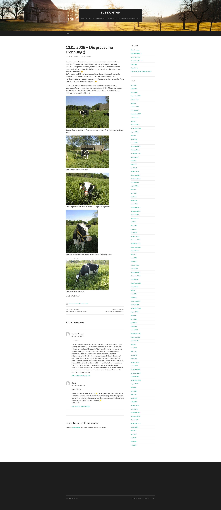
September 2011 (136, 283)
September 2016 (136, 128)
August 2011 (134, 286)
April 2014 (134, 200)
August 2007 (134, 427)
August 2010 (134, 312)
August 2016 (134, 132)
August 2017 (134, 117)
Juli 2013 (133, 222)
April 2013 (134, 232)
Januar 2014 (134, 204)
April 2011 (134, 297)
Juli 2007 (133, 430)
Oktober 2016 (135, 125)
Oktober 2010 (135, 304)
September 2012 (136, 247)
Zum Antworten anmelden (81, 375)
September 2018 (136, 96)
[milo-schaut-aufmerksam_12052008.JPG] (82, 252)
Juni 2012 (134, 258)
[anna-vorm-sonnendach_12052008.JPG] (87, 167)
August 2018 (134, 99)
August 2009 (134, 340)
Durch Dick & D (135, 57)
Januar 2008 (134, 409)
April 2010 (134, 322)
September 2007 (136, 423)
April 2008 (134, 398)
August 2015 (134, 157)
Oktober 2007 (135, 420)
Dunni (76, 56)
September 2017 (136, 114)
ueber (68, 33)
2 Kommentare (85, 56)
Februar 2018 (135, 107)
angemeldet (76, 427)
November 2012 (135, 243)
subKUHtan (110, 12)
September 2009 (136, 337)
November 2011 (135, 276)
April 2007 (134, 441)
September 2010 (136, 308)
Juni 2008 (134, 391)
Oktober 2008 (135, 376)
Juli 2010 (133, 315)
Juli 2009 (133, 344)
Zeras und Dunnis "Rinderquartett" (78, 304)
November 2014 (135, 178)
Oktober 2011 (135, 279)
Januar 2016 (134, 143)
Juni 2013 (134, 225)
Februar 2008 (135, 405)
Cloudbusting (135, 50)
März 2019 (134, 89)
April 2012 (134, 261)
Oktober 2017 (135, 110)
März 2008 (134, 402)
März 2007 (134, 445)
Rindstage (134, 64)
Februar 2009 (135, 362)
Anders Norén (144, 498)
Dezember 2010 (135, 301)
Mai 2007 (133, 438)
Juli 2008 (133, 387)
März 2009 (134, 358)
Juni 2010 (134, 319)
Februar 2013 (135, 236)
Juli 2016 (133, 135)
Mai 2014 (133, 196)
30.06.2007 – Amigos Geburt (114, 310)
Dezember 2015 (135, 146)
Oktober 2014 (135, 182)
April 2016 (134, 139)
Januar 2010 (134, 330)
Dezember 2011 (135, 272)
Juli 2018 (133, 103)
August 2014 (134, 186)
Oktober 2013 (135, 214)
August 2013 (134, 218)
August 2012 (134, 250)
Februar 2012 (135, 265)
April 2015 (134, 168)
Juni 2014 (134, 193)
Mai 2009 (133, 351)
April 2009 (134, 355)
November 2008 (135, 373)
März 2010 (134, 326)
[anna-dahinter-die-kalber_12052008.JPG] (87, 128)
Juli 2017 (133, 121)
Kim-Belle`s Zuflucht (137, 61)
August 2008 (134, 384)
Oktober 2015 (135, 150)
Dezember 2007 (135, 412)
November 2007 (135, 416)
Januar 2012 (134, 268)
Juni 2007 (134, 434)
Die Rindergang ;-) (136, 53)
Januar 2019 (134, 92)
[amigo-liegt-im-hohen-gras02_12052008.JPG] (87, 204)
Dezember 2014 (135, 175)
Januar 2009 (134, 366)
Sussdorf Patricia (77, 334)
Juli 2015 (133, 161)
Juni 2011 (134, 294)
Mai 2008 (133, 394)
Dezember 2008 (135, 369)
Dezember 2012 (135, 240)
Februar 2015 (135, 171)
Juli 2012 (133, 254)
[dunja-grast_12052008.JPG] (87, 289)
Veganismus (134, 68)
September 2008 (136, 380)
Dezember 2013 (135, 207)
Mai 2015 (133, 164)
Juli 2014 (133, 189)
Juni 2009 (134, 348)
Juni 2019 (134, 85)
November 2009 (135, 333)
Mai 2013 (133, 229)
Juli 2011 (133, 290)
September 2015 (136, 153)
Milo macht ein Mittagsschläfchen (76, 310)
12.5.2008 (69, 56)
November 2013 (135, 211)
